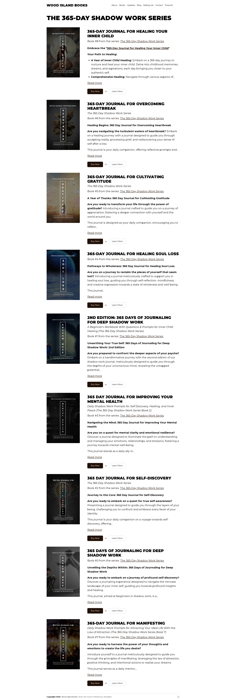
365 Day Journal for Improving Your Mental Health (130, 399)
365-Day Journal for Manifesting (126, 623)
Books (122, 5)
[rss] (178, 697)
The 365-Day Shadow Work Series (142, 41)
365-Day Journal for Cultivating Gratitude (125, 179)
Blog (139, 5)
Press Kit (169, 5)
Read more (94, 82)
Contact (159, 5)
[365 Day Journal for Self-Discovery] (63, 499)
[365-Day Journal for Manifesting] (63, 644)
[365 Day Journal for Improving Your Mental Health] (63, 418)
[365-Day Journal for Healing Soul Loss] (63, 275)
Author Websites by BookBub (99, 697)
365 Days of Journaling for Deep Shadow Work (125, 552)
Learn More (117, 91)
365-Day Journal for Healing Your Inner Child (127, 33)
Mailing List (148, 5)
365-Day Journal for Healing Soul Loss (133, 253)
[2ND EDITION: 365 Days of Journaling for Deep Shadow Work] (63, 339)
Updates (131, 5)
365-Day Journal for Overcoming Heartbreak (125, 106)
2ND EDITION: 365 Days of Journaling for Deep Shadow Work (129, 319)
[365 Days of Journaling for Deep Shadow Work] (63, 572)
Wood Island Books (67, 5)
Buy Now (95, 91)
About (114, 5)
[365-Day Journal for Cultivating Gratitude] (63, 198)
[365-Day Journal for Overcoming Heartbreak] (63, 125)
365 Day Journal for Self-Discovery (129, 478)
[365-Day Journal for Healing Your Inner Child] (63, 52)
